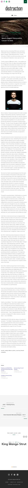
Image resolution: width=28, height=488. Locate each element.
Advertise (20, 482)
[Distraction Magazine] (14, 8)
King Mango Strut (14, 444)
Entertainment (6, 32)
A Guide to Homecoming (6, 375)
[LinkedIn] (9, 1)
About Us (13, 482)
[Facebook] (4, 1)
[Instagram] (1, 1)
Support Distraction (14, 484)
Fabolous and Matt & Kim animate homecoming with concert (7, 369)
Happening (15, 32)
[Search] (25, 1)
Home (6, 482)
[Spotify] (6, 1)
